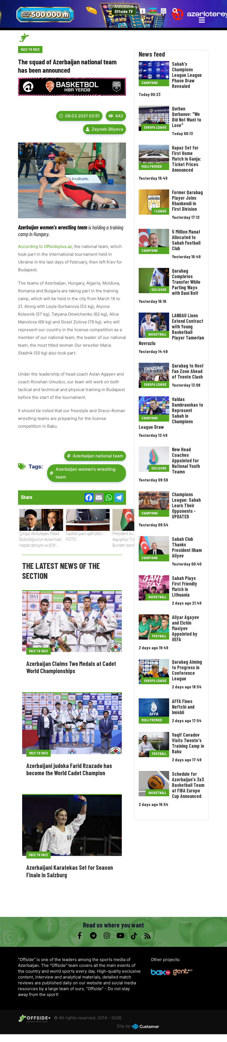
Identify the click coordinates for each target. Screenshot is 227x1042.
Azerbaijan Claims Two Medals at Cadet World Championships (71, 667)
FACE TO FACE (30, 49)
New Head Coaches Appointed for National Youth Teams (186, 460)
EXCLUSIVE (158, 289)
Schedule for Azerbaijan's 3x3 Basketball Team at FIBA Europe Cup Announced (188, 785)
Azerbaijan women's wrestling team (85, 473)
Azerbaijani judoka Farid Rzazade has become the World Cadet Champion (69, 769)
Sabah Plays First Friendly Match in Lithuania (184, 586)
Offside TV (123, 11)
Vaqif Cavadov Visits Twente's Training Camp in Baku (188, 743)
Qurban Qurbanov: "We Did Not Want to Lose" (186, 116)
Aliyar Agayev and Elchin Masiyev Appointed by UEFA (185, 628)
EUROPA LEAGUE (155, 127)
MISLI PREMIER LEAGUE (151, 167)
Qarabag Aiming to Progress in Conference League (187, 670)
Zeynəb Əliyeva (107, 129)
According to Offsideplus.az (45, 246)
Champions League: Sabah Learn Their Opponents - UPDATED (186, 505)
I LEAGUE (160, 211)
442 (119, 115)
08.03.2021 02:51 (82, 115)
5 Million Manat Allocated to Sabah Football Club (186, 240)
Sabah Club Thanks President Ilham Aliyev (187, 547)
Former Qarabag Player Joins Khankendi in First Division (187, 200)
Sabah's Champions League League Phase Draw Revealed (187, 75)
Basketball (157, 334)
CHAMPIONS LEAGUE (149, 83)
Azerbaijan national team (98, 455)
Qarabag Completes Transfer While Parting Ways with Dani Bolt (186, 282)
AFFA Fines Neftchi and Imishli (183, 706)
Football (159, 636)
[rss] (147, 936)
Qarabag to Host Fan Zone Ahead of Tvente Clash (187, 371)
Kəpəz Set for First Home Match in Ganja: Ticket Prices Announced (186, 158)
